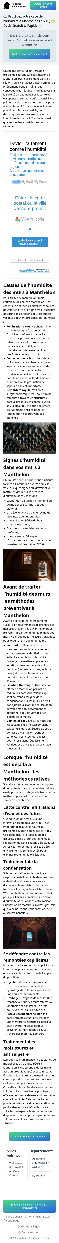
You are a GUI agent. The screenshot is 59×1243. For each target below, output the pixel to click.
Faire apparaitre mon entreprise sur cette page (28, 1218)
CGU (20, 270)
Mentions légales (31, 1226)
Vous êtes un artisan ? (42, 271)
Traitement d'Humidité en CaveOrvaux (16, 1169)
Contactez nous (31, 1232)
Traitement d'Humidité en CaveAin (40, 1162)
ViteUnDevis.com (26, 271)
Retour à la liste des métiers (30, 260)
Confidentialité (28, 270)
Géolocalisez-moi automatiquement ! (30, 242)
